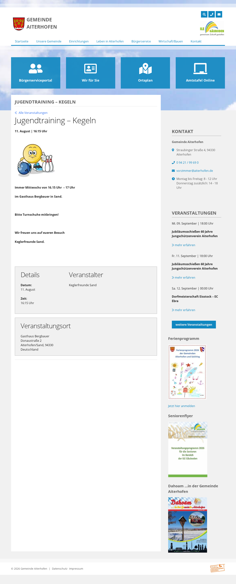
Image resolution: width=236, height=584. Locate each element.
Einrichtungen (79, 41)
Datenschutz (59, 568)
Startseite (21, 41)
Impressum (76, 568)
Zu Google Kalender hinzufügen (45, 255)
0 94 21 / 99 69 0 (187, 163)
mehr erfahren (184, 245)
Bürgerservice (141, 41)
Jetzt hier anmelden (181, 406)
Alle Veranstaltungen (33, 113)
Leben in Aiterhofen (110, 41)
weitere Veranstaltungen (194, 325)
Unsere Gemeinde (48, 41)
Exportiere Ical (93, 255)
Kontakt (196, 41)
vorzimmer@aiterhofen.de (194, 171)
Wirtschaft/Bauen (171, 41)
